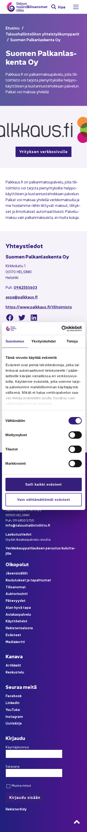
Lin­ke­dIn (12, 702)
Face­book (14, 695)
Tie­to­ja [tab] (72, 341)
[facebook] (10, 318)
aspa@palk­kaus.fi (22, 296)
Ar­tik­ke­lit (13, 665)
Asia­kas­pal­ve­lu (18, 614)
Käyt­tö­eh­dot (16, 620)
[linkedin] (34, 318)
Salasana (12, 766)
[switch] (75, 435)
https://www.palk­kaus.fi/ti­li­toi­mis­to (39, 306)
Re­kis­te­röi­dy (16, 808)
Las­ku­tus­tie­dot (19, 534)
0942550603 (25, 287)
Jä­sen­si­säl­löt (17, 573)
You (9, 709)
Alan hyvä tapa (18, 607)
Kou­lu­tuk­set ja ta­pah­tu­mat (28, 579)
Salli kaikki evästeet (43, 484)
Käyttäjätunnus (17, 747)
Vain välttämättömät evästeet (43, 500)
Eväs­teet (13, 634)
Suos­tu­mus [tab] (15, 341)
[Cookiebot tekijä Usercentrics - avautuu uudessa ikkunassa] (62, 329)
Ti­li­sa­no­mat (37, 7)
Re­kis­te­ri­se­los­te (19, 627)
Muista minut (21, 785)
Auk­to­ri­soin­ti (17, 593)
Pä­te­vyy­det (16, 600)
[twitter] (22, 318)
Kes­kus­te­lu (15, 672)
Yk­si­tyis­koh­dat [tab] (43, 341)
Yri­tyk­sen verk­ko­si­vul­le (43, 151)
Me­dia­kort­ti (15, 641)
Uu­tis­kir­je (14, 723)
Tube (16, 709)
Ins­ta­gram (14, 716)
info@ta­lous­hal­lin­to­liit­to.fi (28, 525)
